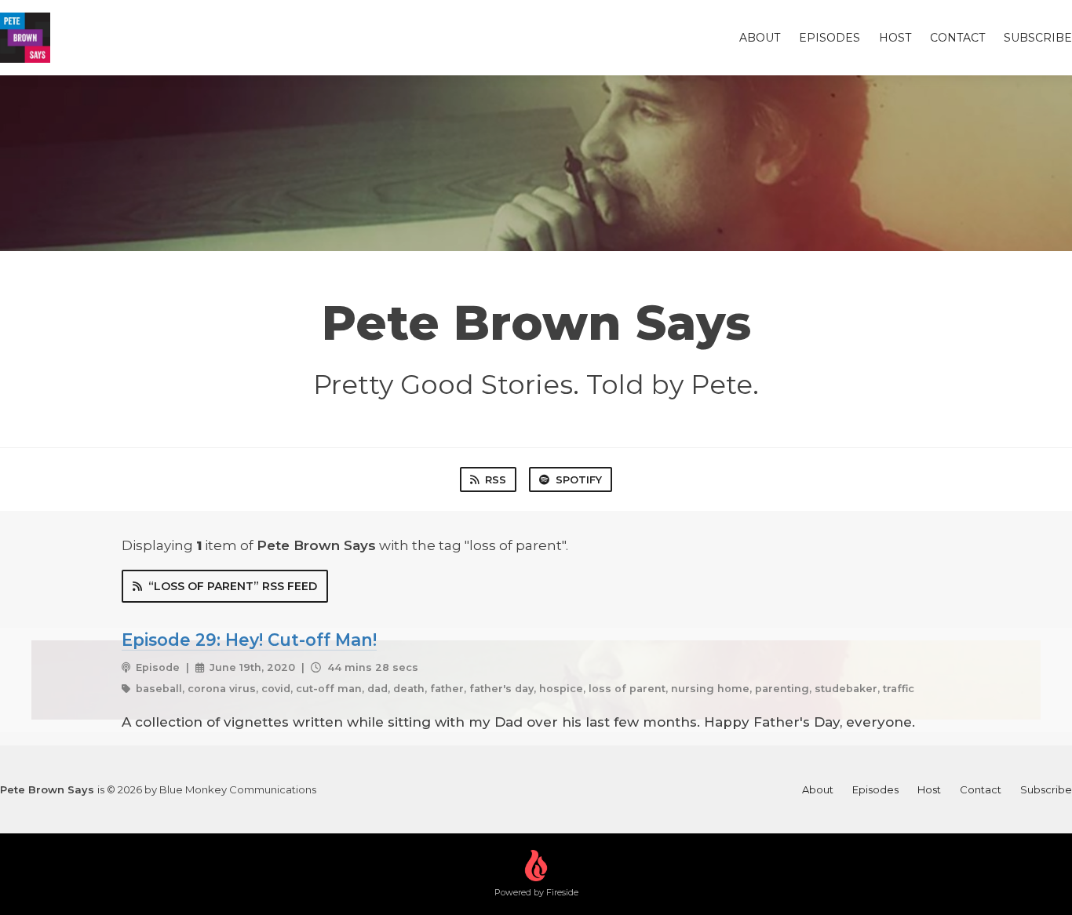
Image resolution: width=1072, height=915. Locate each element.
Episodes (829, 38)
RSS (495, 479)
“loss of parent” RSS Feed (232, 586)
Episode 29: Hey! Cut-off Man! (249, 639)
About (759, 38)
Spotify (579, 479)
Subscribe (1038, 38)
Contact (957, 38)
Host (895, 38)
